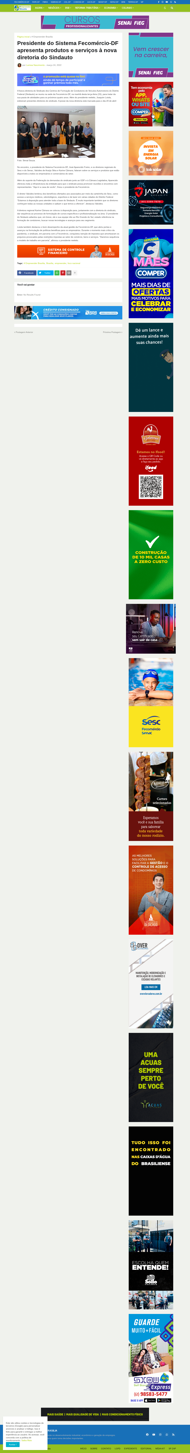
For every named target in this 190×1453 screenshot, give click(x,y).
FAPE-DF (36, 2)
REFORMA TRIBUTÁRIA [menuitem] (86, 8)
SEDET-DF (102, 2)
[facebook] (147, 1434)
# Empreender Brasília (42, 37)
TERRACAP (133, 2)
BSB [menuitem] (67, 8)
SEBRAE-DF (56, 2)
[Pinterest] (62, 272)
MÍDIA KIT (160, 1448)
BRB (123, 2)
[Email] (68, 272)
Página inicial (23, 37)
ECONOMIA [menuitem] (110, 8)
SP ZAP (172, 1448)
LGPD (117, 1448)
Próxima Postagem (112, 332)
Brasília (49, 263)
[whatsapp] (171, 2)
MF (142, 2)
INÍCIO (83, 1448)
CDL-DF (67, 2)
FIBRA (45, 2)
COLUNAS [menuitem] (127, 8)
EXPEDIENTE (130, 1448)
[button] (165, 8)
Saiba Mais (26, 1440)
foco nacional (74, 263)
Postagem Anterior (24, 332)
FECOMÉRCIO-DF (21, 2)
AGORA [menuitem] (38, 8)
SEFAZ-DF (114, 2)
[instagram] (162, 2)
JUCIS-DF (91, 2)
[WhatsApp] (57, 272)
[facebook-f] (158, 2)
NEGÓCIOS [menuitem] (53, 8)
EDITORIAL (146, 1448)
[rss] (175, 2)
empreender (60, 263)
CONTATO (106, 1448)
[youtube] (167, 2)
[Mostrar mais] (74, 272)
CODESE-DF (79, 2)
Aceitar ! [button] (13, 1444)
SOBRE (93, 1448)
